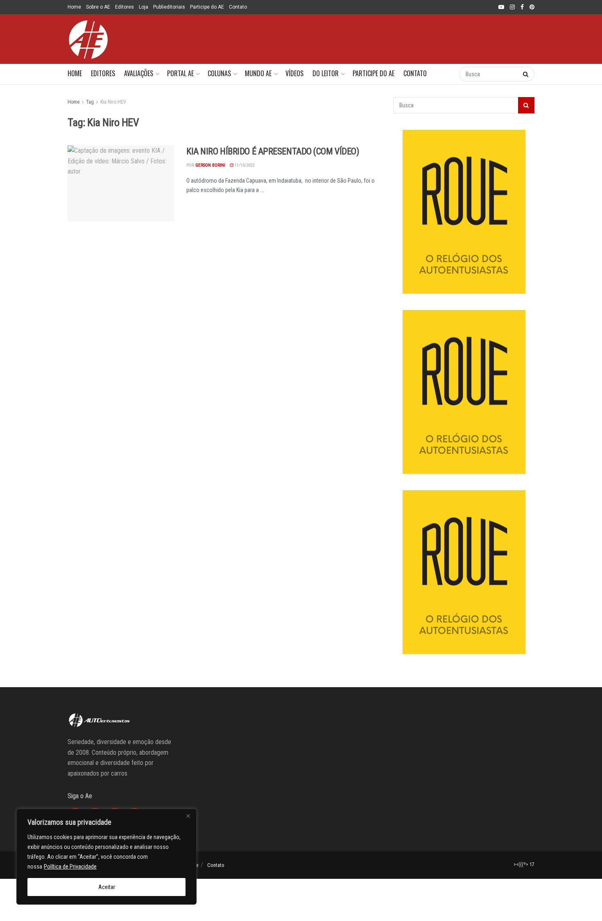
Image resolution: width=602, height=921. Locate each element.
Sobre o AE (98, 7)
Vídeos (294, 73)
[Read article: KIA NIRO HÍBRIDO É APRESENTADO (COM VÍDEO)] (121, 183)
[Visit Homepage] (88, 39)
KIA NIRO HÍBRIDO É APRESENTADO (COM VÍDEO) (272, 151)
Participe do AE (207, 7)
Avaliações (138, 73)
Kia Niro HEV (113, 102)
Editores (124, 7)
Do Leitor (325, 73)
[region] (106, 857)
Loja (143, 7)
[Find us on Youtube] (501, 7)
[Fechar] (188, 816)
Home (74, 7)
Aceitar (106, 887)
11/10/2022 (243, 165)
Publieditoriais (169, 7)
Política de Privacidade (70, 866)
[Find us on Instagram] (512, 7)
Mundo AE (258, 73)
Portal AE (180, 73)
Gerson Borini (210, 165)
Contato (238, 7)
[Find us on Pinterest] (532, 7)
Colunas (219, 73)
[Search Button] (444, 74)
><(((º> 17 (524, 864)
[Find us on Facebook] (522, 7)
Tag (90, 102)
